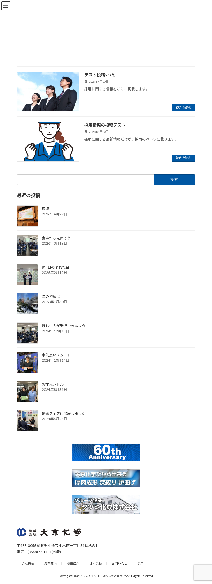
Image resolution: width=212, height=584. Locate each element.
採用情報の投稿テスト (105, 124)
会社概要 (28, 563)
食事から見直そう (56, 238)
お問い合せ (119, 563)
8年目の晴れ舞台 (55, 267)
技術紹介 (73, 563)
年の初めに (51, 296)
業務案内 (50, 563)
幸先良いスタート (56, 355)
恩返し (47, 208)
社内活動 (95, 563)
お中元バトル (53, 384)
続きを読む (183, 108)
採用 (140, 563)
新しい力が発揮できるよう (63, 325)
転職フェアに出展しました (63, 413)
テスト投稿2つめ (100, 74)
